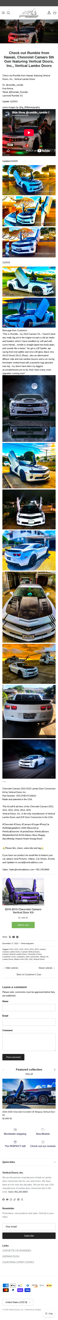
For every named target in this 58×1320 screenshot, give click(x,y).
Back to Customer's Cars (29, 974)
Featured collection (29, 1069)
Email (5, 1015)
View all (29, 1074)
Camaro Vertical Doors (30, 952)
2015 (37, 949)
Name (5, 1001)
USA (31, 959)
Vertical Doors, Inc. (16, 1310)
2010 (11, 949)
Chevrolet (32, 954)
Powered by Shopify (33, 1310)
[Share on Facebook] (13, 937)
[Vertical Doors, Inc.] (29, 13)
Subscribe (29, 1235)
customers (21, 957)
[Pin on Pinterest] (17, 937)
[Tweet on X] (10, 937)
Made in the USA (21, 959)
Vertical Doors (39, 959)
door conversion (32, 957)
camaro (43, 949)
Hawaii (43, 957)
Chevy (38, 954)
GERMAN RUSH (10, 1256)
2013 (26, 949)
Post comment (13, 1057)
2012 (21, 949)
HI (47, 957)
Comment (7, 1030)
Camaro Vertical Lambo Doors (14, 954)
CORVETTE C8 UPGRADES (16, 1250)
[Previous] (4, 1093)
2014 (31, 949)
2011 (16, 949)
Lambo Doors (7, 959)
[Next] (53, 1093)
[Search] (10, 13)
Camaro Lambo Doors (11, 952)
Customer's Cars (9, 957)
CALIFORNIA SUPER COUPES (18, 1262)
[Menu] (3, 13)
